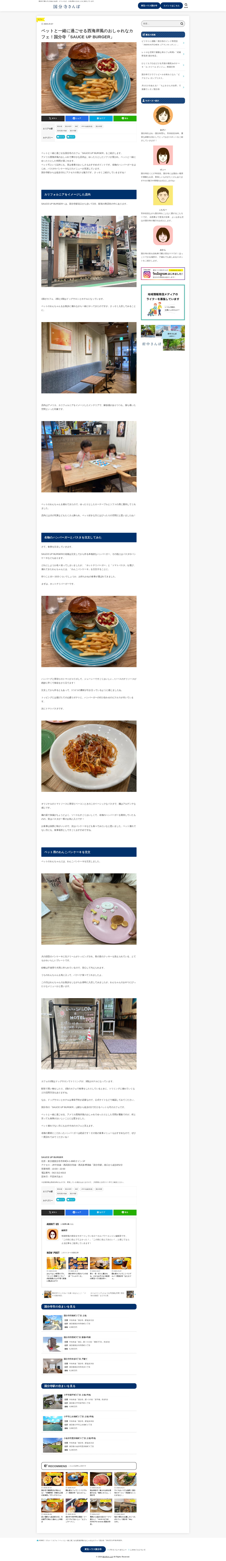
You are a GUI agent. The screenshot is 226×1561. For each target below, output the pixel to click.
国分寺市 (68, 126)
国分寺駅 (99, 126)
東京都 (59, 126)
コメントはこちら (171, 5)
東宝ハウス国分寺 (149, 5)
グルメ (71, 137)
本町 (76, 126)
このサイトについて (138, 1550)
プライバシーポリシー (118, 1550)
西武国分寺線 (62, 131)
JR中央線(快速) (87, 126)
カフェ (40, 19)
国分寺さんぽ (107, 1557)
